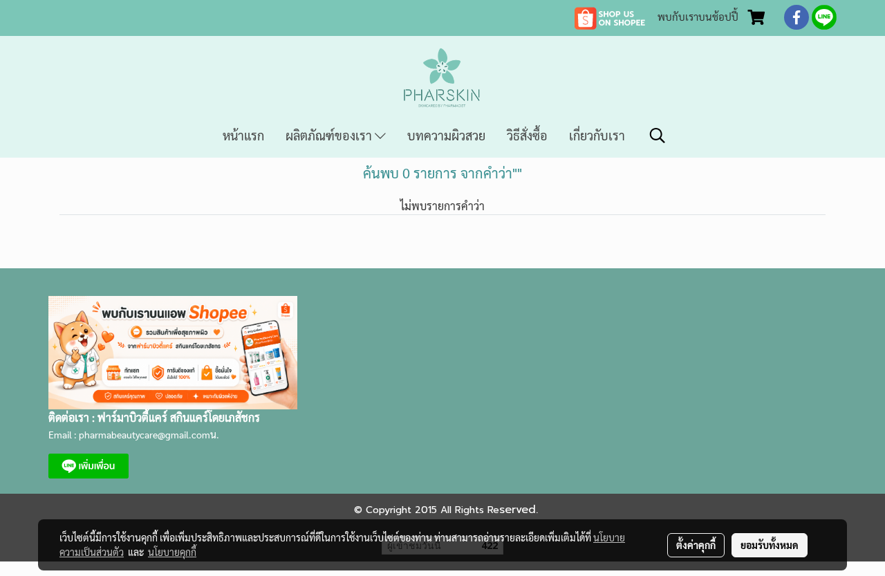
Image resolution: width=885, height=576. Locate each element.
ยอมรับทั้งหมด (769, 545)
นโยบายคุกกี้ (172, 552)
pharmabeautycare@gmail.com (144, 434)
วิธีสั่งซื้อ (527, 135)
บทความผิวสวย (446, 135)
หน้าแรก (243, 135)
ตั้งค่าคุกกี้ (696, 545)
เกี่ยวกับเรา (597, 135)
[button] (657, 135)
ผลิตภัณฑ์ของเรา (330, 135)
